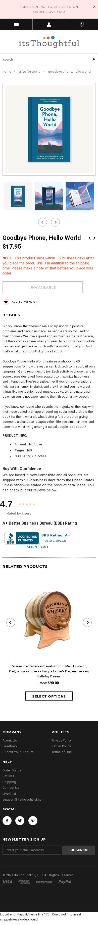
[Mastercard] (44, 882)
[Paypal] (65, 882)
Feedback (10, 746)
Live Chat (9, 794)
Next (94, 238)
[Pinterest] (32, 820)
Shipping (9, 782)
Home (7, 71)
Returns (8, 776)
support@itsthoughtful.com (24, 799)
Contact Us (11, 788)
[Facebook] (7, 820)
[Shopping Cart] (81, 24)
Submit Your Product (18, 752)
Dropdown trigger (49, 24)
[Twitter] (19, 820)
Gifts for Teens (29, 71)
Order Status (12, 770)
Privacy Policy (62, 740)
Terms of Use (62, 752)
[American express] (24, 882)
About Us (10, 740)
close (94, 7)
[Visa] (8, 882)
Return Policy (61, 746)
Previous (89, 238)
